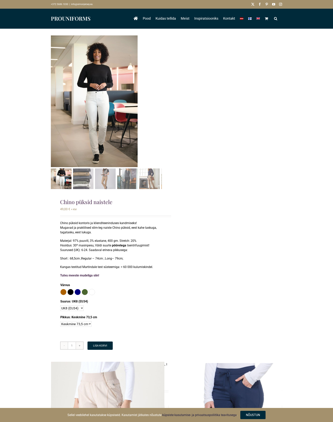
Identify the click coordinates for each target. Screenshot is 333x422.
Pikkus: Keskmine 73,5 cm (78, 317)
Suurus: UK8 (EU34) (74, 301)
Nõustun (253, 415)
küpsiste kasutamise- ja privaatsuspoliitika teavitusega (199, 415)
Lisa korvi (100, 345)
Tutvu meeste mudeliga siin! (79, 275)
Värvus (65, 285)
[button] (275, 18)
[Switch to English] (258, 18)
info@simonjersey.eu (82, 4)
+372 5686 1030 (59, 4)
